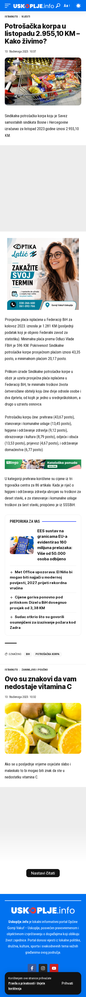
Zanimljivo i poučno (35, 669)
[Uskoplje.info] (33, 5)
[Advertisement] (43, 188)
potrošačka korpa (47, 654)
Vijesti (26, 16)
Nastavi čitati (43, 873)
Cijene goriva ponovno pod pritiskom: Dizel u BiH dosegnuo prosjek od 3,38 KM (38, 602)
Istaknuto (11, 16)
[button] (67, 983)
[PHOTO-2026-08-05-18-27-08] (43, 273)
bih (28, 654)
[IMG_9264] (43, 464)
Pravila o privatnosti (21, 983)
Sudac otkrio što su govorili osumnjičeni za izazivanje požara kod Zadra (43, 622)
